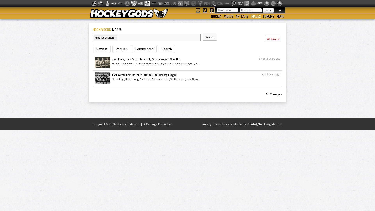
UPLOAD (273, 38)
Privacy (206, 124)
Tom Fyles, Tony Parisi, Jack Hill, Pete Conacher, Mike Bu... (146, 59)
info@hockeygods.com (266, 124)
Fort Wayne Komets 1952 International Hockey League (144, 74)
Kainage (151, 124)
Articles (242, 16)
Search (167, 49)
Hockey (216, 16)
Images (256, 16)
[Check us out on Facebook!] (211, 10)
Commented (144, 49)
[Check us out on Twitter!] (205, 10)
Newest (101, 49)
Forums (268, 16)
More (280, 16)
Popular (121, 49)
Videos (228, 16)
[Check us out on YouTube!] (198, 10)
